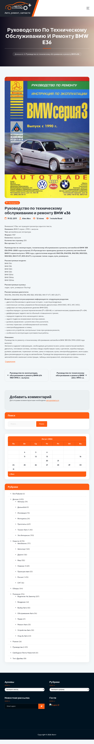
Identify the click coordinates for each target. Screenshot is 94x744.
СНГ (19, 583)
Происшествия (23, 571)
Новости (16, 541)
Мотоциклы (22, 518)
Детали (15, 499)
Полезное (17, 594)
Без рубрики (18, 494)
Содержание (10, 361)
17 (13, 461)
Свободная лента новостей (24, 653)
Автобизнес (22, 543)
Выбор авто (22, 608)
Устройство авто (24, 630)
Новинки (21, 566)
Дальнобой (22, 507)
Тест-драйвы (18, 658)
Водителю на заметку (26, 596)
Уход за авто (23, 636)
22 (69, 461)
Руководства (14, 203)
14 (58, 456)
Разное (15, 641)
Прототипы (22, 524)
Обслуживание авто (26, 613)
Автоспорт (22, 549)
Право (20, 619)
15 (69, 456)
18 (24, 461)
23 (80, 461)
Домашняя (19, 54)
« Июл (11, 474)
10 (13, 456)
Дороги (20, 555)
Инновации (22, 513)
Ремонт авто (23, 624)
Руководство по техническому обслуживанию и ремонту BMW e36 (52, 54)
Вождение (22, 602)
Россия (20, 577)
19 (36, 461)
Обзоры (16, 588)
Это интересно (24, 535)
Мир (19, 560)
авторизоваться (52, 400)
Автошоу (21, 502)
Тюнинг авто (23, 530)
